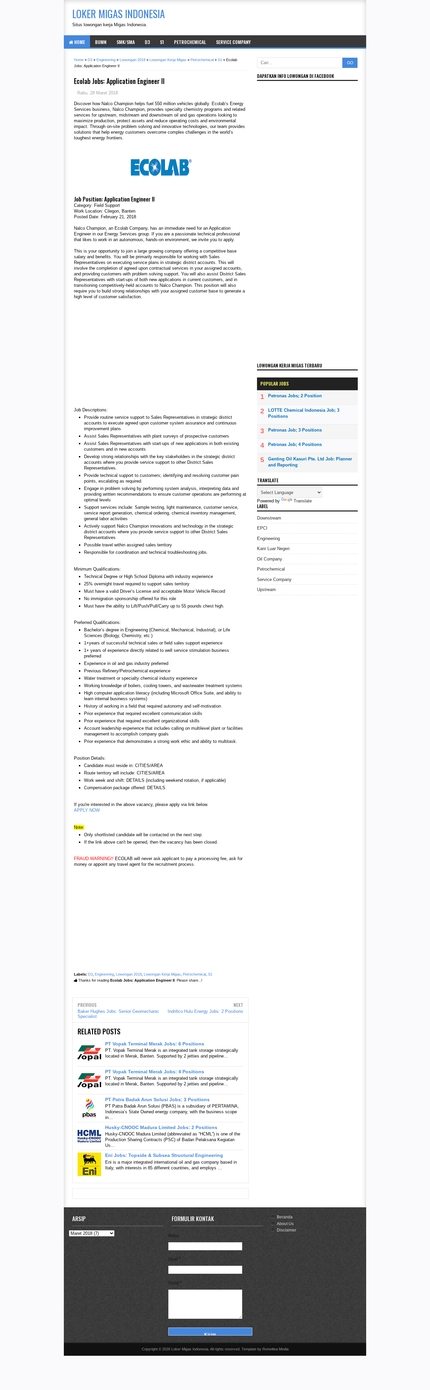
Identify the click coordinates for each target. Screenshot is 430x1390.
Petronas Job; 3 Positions (295, 430)
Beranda (285, 1217)
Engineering (104, 974)
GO (350, 62)
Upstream (266, 589)
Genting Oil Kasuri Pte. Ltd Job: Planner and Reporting (310, 461)
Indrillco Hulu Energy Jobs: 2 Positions (205, 1011)
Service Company (233, 41)
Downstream (269, 518)
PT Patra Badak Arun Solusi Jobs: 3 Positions (157, 1099)
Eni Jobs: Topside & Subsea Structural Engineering (164, 1155)
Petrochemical (190, 41)
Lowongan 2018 (129, 974)
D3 (147, 41)
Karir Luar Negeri (273, 548)
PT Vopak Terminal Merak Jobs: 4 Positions (154, 1071)
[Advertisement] (160, 353)
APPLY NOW (87, 810)
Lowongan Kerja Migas (162, 974)
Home (79, 41)
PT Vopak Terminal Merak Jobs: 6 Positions (154, 1043)
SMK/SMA (126, 41)
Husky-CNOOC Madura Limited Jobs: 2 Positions (161, 1127)
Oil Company (269, 559)
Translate (303, 500)
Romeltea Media (275, 1349)
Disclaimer (286, 1230)
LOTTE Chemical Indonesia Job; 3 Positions (303, 413)
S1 (162, 41)
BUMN (100, 41)
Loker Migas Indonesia (189, 1349)
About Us (285, 1223)
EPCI (262, 528)
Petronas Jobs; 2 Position (295, 395)
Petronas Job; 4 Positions (295, 444)
